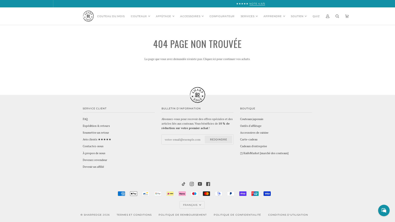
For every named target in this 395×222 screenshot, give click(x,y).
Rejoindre (218, 139)
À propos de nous (94, 153)
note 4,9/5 (208, 3)
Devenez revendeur (95, 160)
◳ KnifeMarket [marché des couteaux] (264, 153)
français (190, 204)
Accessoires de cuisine (254, 132)
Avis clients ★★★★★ (97, 139)
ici (214, 59)
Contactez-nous (93, 146)
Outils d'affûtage (250, 126)
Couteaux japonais (251, 119)
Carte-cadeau (248, 139)
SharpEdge (93, 214)
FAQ (85, 119)
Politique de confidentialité (237, 214)
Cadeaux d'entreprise (253, 146)
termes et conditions (134, 214)
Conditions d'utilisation (288, 214)
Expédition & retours (96, 126)
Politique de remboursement (183, 214)
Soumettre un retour (96, 132)
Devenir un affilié (93, 167)
